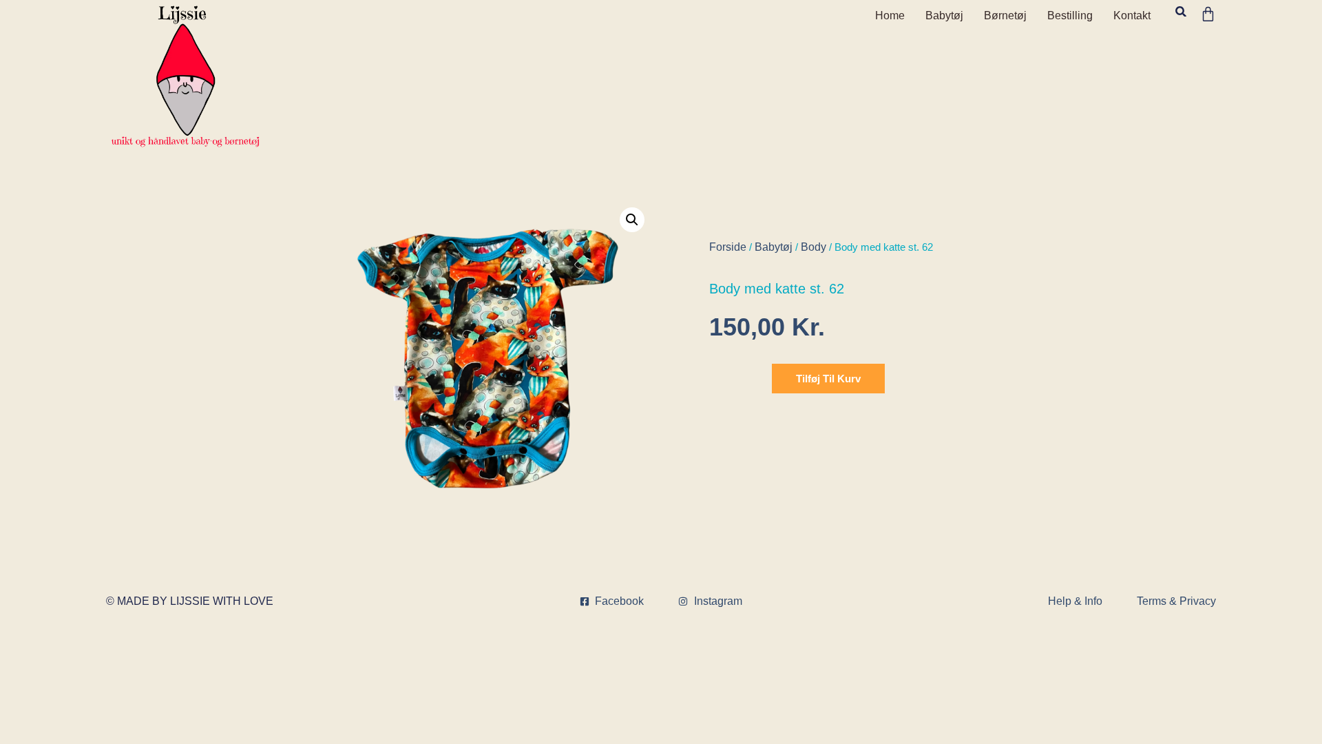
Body (813, 247)
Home (890, 15)
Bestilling (1070, 15)
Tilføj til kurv (828, 378)
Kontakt (1132, 15)
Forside (727, 247)
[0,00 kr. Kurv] (1208, 14)
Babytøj (944, 15)
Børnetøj (1005, 15)
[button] (1180, 11)
